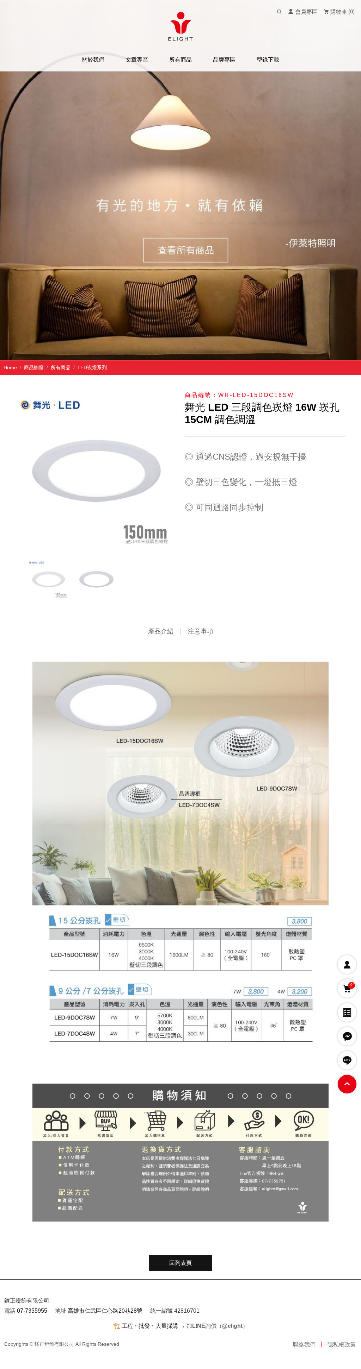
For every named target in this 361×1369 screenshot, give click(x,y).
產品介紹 (160, 631)
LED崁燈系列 (92, 367)
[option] (180, 180)
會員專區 (305, 12)
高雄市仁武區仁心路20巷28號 (105, 1311)
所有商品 (61, 367)
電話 (10, 1311)
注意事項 (200, 631)
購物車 (338, 12)
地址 (60, 1311)
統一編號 (161, 1311)
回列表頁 (180, 1263)
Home (10, 367)
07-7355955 (32, 1311)
